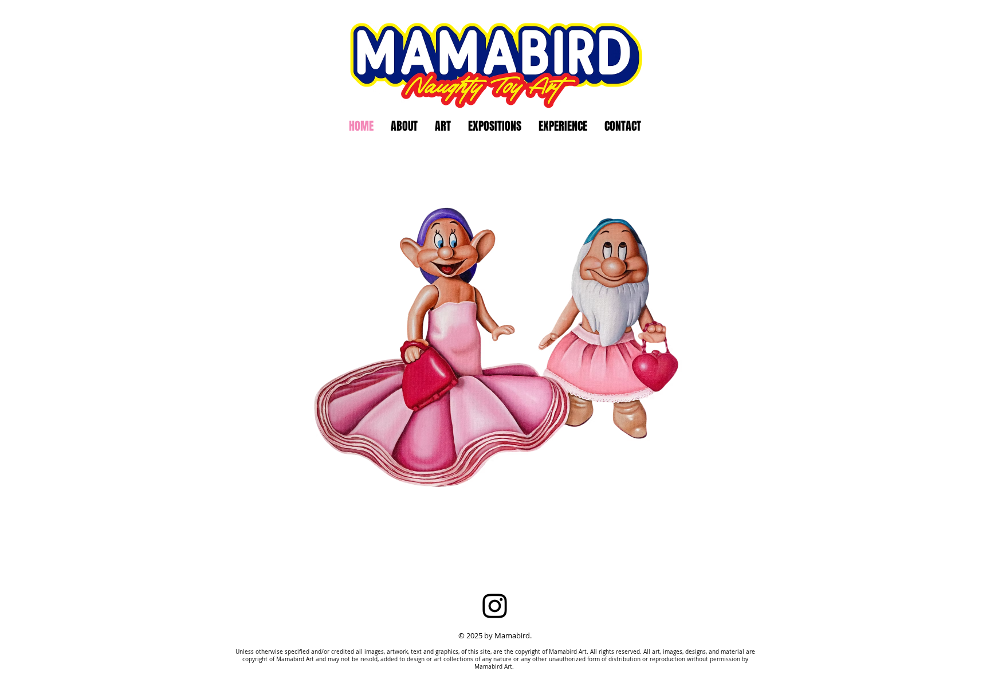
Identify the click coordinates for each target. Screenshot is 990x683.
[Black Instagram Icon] (494, 606)
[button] (494, 126)
